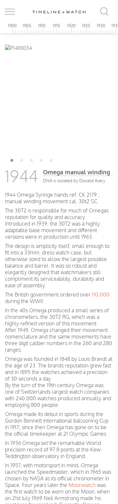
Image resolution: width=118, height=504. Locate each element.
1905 (27, 25)
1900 (12, 25)
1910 (42, 25)
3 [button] (31, 159)
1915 (56, 25)
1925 (86, 25)
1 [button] (12, 159)
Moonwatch (82, 485)
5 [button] (51, 159)
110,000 (100, 294)
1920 (71, 25)
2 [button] (21, 159)
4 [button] (41, 159)
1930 (101, 25)
